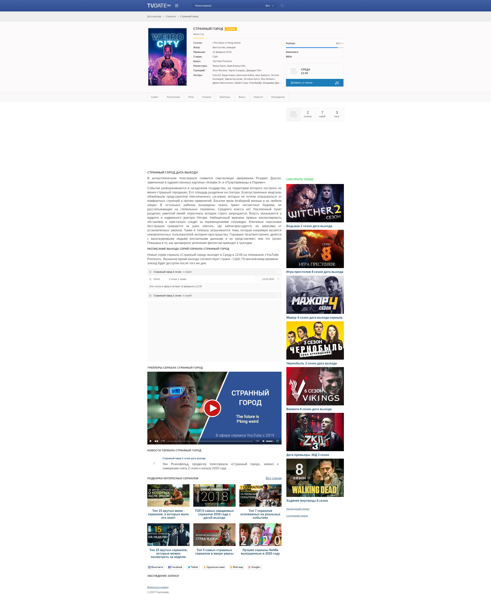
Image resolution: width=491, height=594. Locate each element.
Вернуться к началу (158, 587)
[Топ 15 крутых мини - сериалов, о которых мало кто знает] (168, 506)
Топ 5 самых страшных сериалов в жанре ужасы (214, 551)
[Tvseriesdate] (157, 6)
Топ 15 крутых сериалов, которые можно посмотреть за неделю (168, 553)
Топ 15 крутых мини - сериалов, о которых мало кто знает (168, 514)
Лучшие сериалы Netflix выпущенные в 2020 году (260, 551)
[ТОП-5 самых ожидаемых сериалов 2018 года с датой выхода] (214, 506)
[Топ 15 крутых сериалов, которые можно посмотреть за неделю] (168, 545)
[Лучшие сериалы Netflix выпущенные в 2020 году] (260, 545)
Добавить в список (301, 82)
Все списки (274, 478)
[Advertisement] (179, 134)
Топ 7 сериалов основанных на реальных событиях (260, 514)
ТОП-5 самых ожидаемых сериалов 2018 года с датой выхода (214, 514)
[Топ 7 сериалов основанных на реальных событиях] (260, 506)
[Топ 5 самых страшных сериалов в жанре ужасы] (214, 545)
